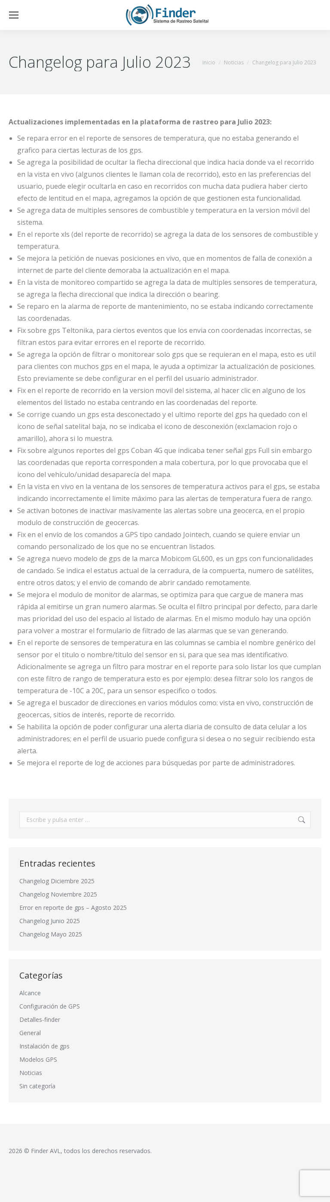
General (30, 1033)
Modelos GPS (38, 1059)
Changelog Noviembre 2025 (58, 894)
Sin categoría (37, 1086)
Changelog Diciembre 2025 (57, 881)
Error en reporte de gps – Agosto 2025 (73, 907)
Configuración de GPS (49, 1006)
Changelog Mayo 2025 (50, 934)
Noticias (30, 1073)
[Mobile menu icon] (14, 15)
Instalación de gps (44, 1046)
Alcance (30, 993)
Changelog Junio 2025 (49, 921)
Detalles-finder (39, 1019)
